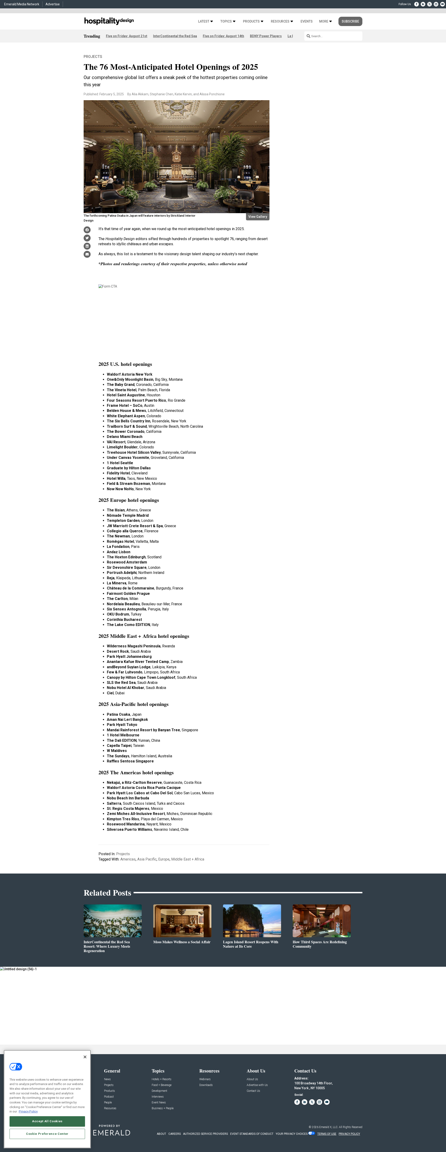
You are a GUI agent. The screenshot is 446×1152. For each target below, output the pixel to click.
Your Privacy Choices (292, 1133)
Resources (280, 21)
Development (159, 1090)
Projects (93, 56)
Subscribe (350, 21)
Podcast (109, 1096)
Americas (128, 859)
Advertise (53, 4)
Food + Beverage (161, 1085)
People (108, 1102)
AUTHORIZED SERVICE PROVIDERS (205, 1133)
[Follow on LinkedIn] (423, 4)
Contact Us (253, 1090)
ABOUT (161, 1133)
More (323, 21)
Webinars (205, 1079)
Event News (159, 1102)
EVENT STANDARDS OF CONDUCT (251, 1133)
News (107, 1079)
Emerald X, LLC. (328, 1127)
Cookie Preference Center (47, 1133)
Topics (226, 21)
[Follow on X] (429, 4)
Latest (203, 21)
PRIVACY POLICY (349, 1133)
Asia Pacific (147, 859)
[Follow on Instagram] (436, 4)
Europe (164, 859)
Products (251, 21)
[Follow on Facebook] (416, 4)
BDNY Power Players (266, 36)
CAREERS (174, 1133)
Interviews (158, 1096)
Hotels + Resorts (161, 1079)
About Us (252, 1079)
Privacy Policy (28, 1111)
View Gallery (257, 216)
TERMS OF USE (326, 1133)
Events (307, 21)
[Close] (85, 1057)
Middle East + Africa (187, 859)
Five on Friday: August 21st (126, 36)
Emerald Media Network (21, 4)
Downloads (206, 1085)
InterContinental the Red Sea (175, 36)
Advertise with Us (257, 1085)
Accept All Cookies (47, 1121)
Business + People (163, 1108)
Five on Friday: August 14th (223, 36)
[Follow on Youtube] (442, 4)
